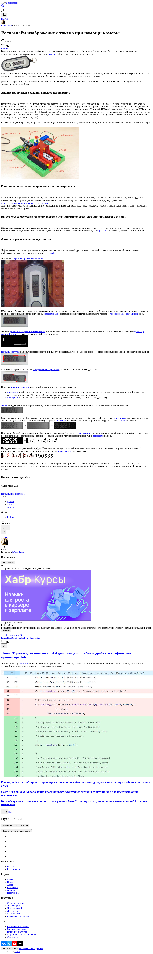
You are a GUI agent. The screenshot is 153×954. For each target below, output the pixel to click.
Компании (12, 887)
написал (23, 663)
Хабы (10, 884)
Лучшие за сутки (9, 825)
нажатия (122, 420)
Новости (11, 882)
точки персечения (20, 387)
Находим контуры (10, 352)
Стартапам (12, 937)
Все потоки (12, 2)
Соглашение (13, 913)
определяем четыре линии (46, 369)
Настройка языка (10, 948)
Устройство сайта (16, 903)
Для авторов (13, 905)
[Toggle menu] (2, 3)
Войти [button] (4, 18)
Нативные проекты (17, 932)
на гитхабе (50, 253)
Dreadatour (6, 25)
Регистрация (13, 869)
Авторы (11, 890)
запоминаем (120, 418)
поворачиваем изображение (124, 314)
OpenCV (101, 230)
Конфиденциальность (18, 916)
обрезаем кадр (50, 314)
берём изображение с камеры (28, 258)
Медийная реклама (16, 929)
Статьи (10, 879)
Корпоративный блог (18, 926)
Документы (13, 911)
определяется (64, 451)
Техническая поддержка (31, 948)
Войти (10, 866)
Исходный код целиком (13, 494)
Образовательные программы (22, 934)
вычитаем (62, 420)
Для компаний (14, 908)
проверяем (12, 392)
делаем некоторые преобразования (27, 331)
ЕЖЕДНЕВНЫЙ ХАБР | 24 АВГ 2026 (20, 638)
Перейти (6, 631)
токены (52, 54)
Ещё (10, 812)
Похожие (24, 825)
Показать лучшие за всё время (16, 831)
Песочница (13, 893)
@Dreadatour (18, 552)
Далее (4, 405)
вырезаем (98, 436)
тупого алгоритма (83, 433)
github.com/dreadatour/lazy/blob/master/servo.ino (24, 203)
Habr (17, 951)
